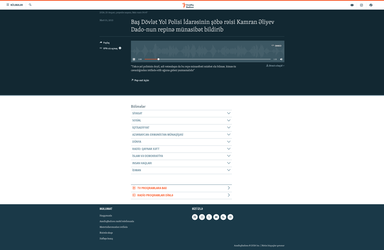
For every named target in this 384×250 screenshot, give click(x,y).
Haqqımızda (106, 216)
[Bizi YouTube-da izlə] (352, 5)
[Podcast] (230, 217)
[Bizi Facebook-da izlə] (371, 5)
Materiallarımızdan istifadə (114, 227)
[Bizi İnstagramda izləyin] (361, 5)
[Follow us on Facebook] (195, 217)
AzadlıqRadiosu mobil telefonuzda (117, 221)
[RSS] (223, 217)
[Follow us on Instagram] (202, 217)
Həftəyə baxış (106, 238)
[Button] (105, 43)
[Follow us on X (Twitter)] (209, 217)
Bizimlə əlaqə (106, 233)
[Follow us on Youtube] (216, 217)
